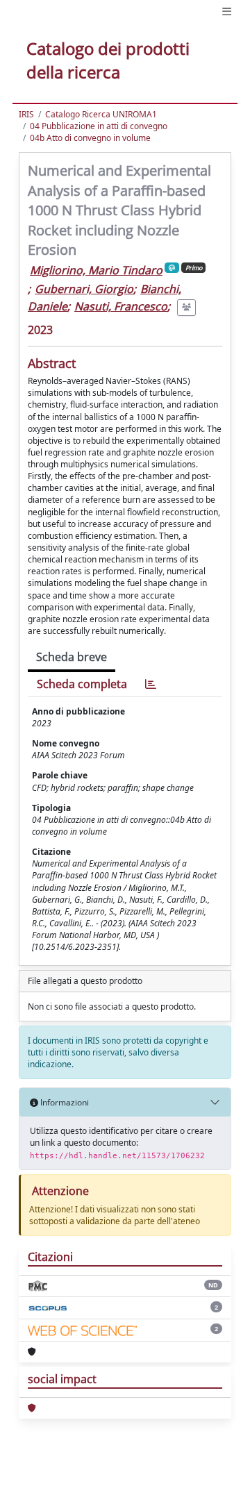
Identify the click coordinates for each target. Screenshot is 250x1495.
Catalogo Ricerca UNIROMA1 (101, 114)
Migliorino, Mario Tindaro (96, 270)
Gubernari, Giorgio (84, 289)
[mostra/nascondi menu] (226, 11)
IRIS (26, 114)
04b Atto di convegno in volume (90, 138)
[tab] (150, 684)
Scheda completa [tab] (82, 684)
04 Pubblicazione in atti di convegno (98, 126)
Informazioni (63, 1102)
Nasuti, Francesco (120, 306)
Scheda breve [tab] (71, 657)
